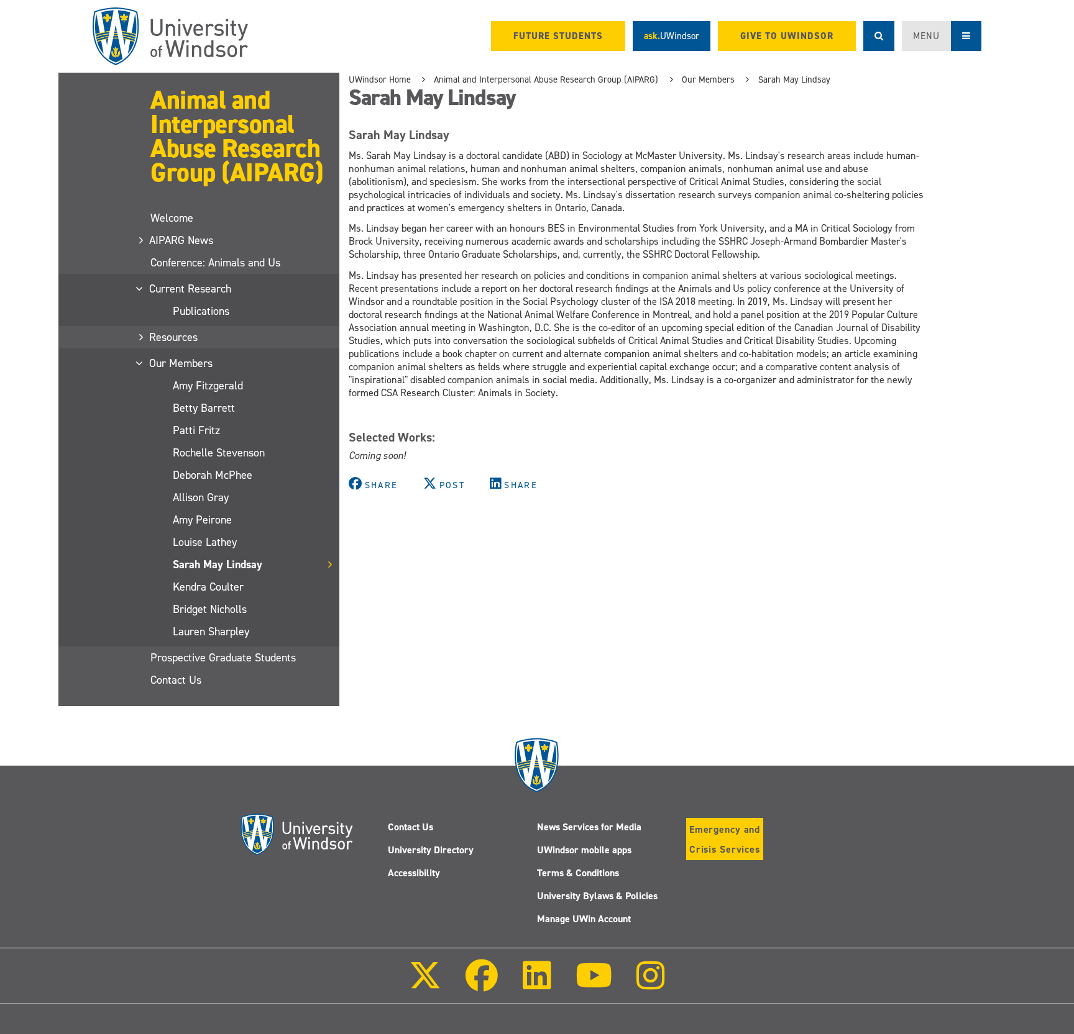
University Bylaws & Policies (597, 895)
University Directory (431, 849)
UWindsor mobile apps (584, 849)
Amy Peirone (202, 519)
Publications (201, 311)
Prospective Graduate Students (223, 657)
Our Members (181, 363)
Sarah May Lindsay (217, 564)
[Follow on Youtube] (593, 984)
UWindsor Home (380, 79)
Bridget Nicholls (210, 609)
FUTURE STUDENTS (558, 36)
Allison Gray (201, 497)
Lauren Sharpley (211, 631)
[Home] (170, 36)
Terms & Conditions (578, 872)
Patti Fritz (196, 430)
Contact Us (175, 680)
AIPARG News (181, 240)
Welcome (171, 218)
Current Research (190, 288)
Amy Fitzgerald (208, 385)
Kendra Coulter (208, 586)
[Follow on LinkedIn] (536, 984)
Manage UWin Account (584, 918)
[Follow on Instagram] (650, 984)
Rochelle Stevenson (219, 452)
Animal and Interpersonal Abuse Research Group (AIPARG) (236, 136)
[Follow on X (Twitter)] (425, 984)
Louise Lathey (205, 542)
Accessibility (414, 872)
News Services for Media (589, 826)
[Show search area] (878, 36)
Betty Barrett (204, 408)
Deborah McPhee (212, 475)
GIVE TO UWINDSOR (786, 36)
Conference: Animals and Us (215, 262)
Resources (174, 337)
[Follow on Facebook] (481, 984)
